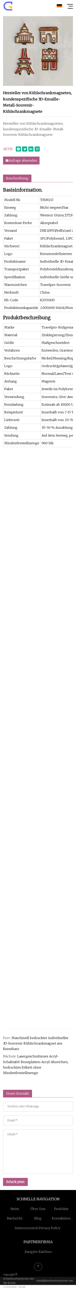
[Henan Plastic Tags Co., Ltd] (8, 6)
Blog (38, 1218)
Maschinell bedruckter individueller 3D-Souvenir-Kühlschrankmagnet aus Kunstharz (36, 1043)
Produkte (61, 1209)
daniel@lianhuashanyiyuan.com (54, 1280)
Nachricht (14, 1218)
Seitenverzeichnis (29, 1228)
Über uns (37, 1209)
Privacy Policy (49, 1228)
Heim (15, 1209)
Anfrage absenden (23, 160)
